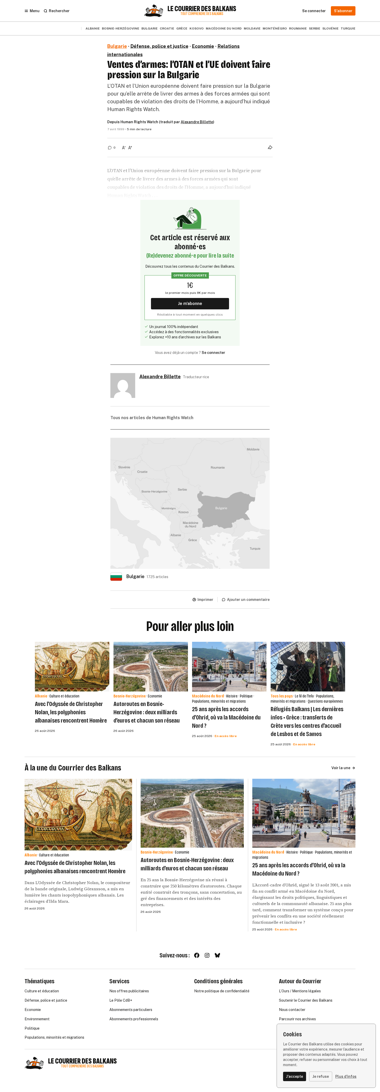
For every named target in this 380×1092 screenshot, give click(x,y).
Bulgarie (149, 28)
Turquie (348, 28)
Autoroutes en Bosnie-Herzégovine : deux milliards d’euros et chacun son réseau (146, 712)
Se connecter (213, 353)
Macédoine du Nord (224, 28)
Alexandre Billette (197, 122)
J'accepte (294, 1076)
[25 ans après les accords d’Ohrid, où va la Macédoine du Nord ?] (229, 666)
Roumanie (298, 28)
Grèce (181, 28)
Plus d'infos (345, 1076)
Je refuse (321, 1076)
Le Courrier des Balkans (202, 8)
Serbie (314, 28)
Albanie (93, 28)
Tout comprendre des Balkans (201, 13)
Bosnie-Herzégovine (120, 28)
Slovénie (330, 28)
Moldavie (252, 28)
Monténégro (275, 28)
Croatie (167, 28)
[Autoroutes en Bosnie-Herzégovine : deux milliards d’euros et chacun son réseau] (150, 666)
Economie (203, 46)
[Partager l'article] (270, 147)
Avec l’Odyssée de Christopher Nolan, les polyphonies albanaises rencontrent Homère (71, 712)
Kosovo (196, 28)
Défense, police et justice (159, 46)
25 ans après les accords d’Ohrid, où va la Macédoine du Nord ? (226, 717)
